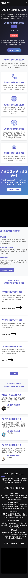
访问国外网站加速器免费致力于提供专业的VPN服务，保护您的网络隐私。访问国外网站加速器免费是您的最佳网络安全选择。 (14, 497)
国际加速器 (14, 530)
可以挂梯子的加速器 (14, 50)
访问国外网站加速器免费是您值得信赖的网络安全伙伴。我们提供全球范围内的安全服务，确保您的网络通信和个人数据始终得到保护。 (14, 506)
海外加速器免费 (14, 493)
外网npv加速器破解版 (14, 502)
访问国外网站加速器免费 (8, 308)
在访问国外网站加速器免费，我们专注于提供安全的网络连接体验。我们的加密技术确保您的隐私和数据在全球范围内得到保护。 (14, 480)
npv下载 (4, 360)
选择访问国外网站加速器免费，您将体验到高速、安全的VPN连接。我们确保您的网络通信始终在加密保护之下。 (14, 525)
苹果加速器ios (6, 334)
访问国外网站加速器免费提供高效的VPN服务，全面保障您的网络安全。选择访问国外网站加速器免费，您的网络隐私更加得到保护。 (14, 515)
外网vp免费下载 (14, 511)
